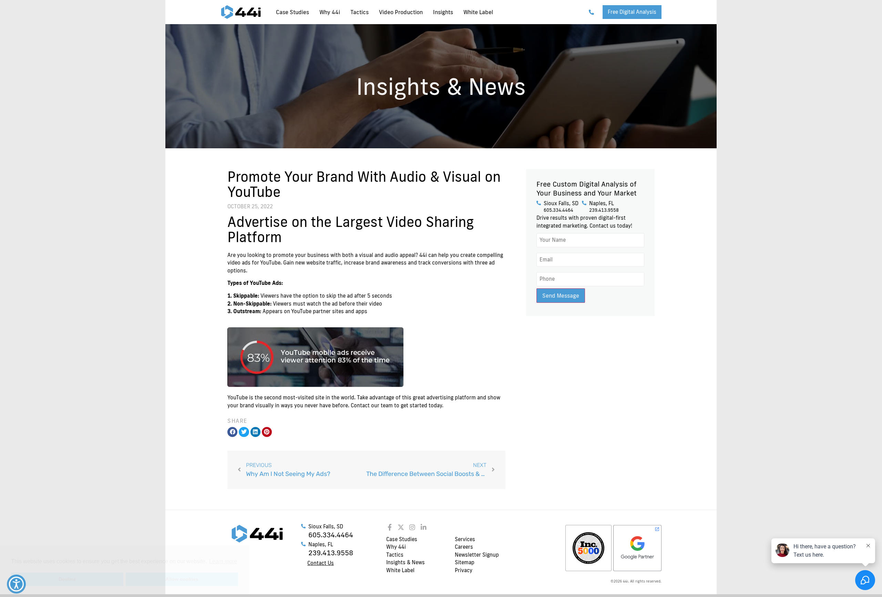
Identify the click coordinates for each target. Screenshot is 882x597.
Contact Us (320, 563)
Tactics (359, 12)
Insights (443, 12)
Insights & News (405, 562)
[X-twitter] (401, 527)
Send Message (560, 295)
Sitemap (464, 562)
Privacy (463, 570)
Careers (464, 547)
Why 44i (329, 12)
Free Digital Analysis (632, 12)
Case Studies (292, 12)
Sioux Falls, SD (561, 203)
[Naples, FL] (584, 203)
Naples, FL (601, 203)
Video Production (401, 12)
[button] (232, 432)
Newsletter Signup (477, 554)
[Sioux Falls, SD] (538, 203)
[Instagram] (412, 527)
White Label (478, 12)
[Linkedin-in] (423, 527)
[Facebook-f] (389, 527)
